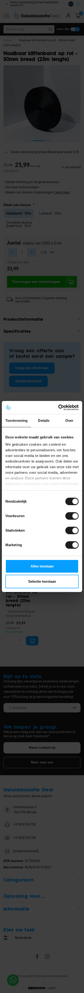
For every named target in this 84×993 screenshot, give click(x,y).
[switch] (72, 516)
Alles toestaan (42, 566)
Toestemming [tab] (16, 420)
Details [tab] (43, 420)
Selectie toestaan (42, 581)
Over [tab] (69, 420)
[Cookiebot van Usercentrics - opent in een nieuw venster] (59, 407)
